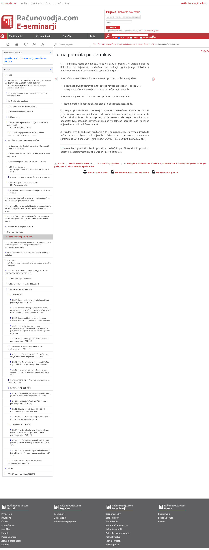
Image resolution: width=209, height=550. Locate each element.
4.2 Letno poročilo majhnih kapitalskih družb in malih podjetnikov (28, 155)
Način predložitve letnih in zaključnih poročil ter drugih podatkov (27, 254)
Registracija (164, 514)
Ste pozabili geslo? (151, 31)
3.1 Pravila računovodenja (18, 101)
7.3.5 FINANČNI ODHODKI (20, 425)
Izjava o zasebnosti (11, 540)
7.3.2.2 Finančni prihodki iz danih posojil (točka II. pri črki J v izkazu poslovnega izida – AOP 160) (29, 363)
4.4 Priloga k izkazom (28, 169)
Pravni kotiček (113, 540)
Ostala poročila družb (15, 232)
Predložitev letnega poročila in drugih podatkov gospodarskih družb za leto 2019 (124, 44)
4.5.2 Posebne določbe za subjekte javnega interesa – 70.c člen (29, 191)
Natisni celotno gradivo (167, 172)
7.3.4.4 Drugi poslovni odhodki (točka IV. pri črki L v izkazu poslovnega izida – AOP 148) (30, 418)
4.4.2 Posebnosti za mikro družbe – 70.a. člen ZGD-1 (30, 177)
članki (48, 3)
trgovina (23, 3)
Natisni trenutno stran (98, 172)
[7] (61, 148)
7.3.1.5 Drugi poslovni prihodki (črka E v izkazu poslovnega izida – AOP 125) (29, 340)
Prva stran (6, 514)
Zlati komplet (16, 36)
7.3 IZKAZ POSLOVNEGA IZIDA (20, 289)
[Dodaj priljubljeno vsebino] (28, 44)
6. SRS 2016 (29, 262)
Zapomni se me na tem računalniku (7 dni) (125, 31)
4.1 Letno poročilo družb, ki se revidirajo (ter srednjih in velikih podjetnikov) (28, 147)
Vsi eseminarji (43, 36)
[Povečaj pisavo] (36, 44)
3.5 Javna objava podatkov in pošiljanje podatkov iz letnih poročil (27, 124)
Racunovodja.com (149, 38)
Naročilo (67, 36)
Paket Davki (112, 521)
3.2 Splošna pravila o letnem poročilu (22, 106)
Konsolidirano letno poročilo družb (20, 226)
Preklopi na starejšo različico (194, 3)
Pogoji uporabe (8, 537)
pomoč (58, 3)
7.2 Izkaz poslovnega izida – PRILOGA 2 (23, 284)
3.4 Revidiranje (14, 117)
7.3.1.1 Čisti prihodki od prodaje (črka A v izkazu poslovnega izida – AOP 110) (29, 301)
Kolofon (5, 544)
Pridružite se (7, 525)
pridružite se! (36, 3)
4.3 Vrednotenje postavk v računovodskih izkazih (27, 161)
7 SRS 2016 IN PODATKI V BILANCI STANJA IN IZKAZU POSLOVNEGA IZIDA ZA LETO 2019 (26, 272)
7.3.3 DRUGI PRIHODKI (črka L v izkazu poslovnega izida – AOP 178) (29, 381)
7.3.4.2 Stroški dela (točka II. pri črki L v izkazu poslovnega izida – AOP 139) (29, 402)
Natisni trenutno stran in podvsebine (132, 172)
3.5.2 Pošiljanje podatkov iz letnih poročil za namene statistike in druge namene (26, 134)
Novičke (5, 529)
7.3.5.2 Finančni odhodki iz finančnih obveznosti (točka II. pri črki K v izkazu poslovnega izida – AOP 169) (29, 442)
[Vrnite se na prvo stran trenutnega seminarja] (10, 44)
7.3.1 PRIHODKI (16, 295)
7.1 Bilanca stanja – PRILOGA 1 (20, 278)
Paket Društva (113, 537)
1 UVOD (10, 75)
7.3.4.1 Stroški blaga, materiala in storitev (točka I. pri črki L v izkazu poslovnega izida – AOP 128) (30, 394)
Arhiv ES (135, 38)
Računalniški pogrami (65, 521)
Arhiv (92, 36)
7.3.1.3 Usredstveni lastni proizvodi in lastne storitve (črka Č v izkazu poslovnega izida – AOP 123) (30, 319)
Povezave (6, 517)
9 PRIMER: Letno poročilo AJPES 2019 (21, 474)
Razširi (204, 51)
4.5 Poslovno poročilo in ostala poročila (23, 183)
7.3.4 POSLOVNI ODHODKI (20, 388)
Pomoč (4, 533)
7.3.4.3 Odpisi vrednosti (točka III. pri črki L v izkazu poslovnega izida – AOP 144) (28, 410)
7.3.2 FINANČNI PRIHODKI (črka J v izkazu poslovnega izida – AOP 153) (25, 347)
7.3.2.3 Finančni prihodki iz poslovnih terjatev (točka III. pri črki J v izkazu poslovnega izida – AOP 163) (29, 372)
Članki (4, 521)
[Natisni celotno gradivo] (19, 44)
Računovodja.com (8, 3)
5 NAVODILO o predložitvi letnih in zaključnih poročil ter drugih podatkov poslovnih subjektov (27, 199)
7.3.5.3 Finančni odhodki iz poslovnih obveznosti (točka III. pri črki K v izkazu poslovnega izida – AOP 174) (30, 452)
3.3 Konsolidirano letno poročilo (20, 112)
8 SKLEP (10, 469)
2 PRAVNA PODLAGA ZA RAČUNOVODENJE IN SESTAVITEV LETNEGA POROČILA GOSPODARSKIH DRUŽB (28, 84)
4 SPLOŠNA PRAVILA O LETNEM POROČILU (23, 140)
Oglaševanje (60, 517)
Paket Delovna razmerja (118, 533)
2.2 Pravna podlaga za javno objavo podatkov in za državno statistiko (27, 94)
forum (67, 3)
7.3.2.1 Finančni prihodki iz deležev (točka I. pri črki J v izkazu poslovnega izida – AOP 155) (29, 355)
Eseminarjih (124, 38)
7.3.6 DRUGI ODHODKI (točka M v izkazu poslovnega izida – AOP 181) (25, 462)
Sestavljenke (112, 544)
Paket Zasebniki (114, 529)
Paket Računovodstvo (117, 525)
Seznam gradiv (113, 514)
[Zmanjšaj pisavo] (43, 44)
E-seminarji (59, 514)
